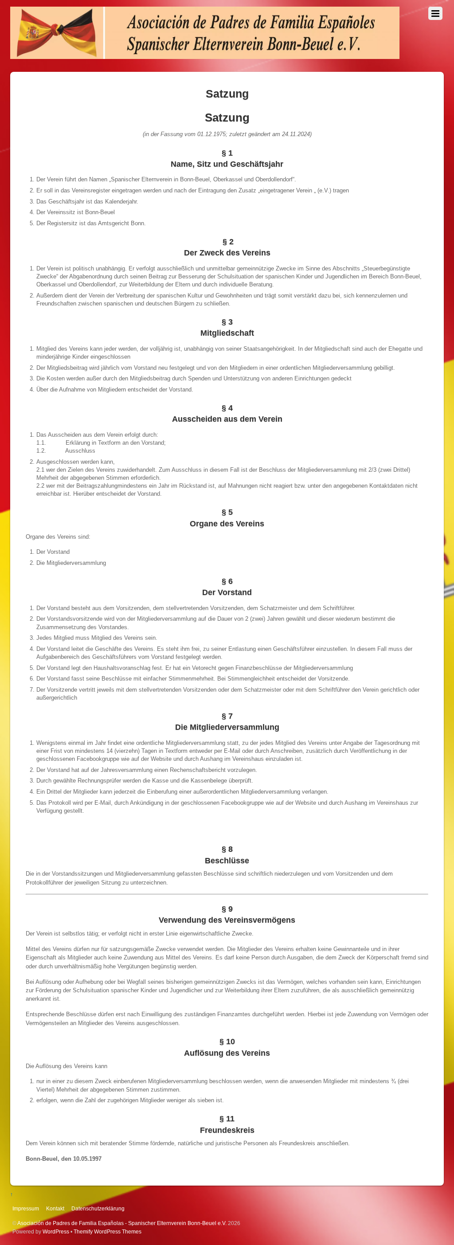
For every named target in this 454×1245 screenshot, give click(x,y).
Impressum (25, 1208)
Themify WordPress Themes (107, 1231)
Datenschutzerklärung (98, 1208)
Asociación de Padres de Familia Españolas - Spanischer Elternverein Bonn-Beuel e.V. (122, 1223)
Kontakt (55, 1208)
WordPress (56, 1231)
